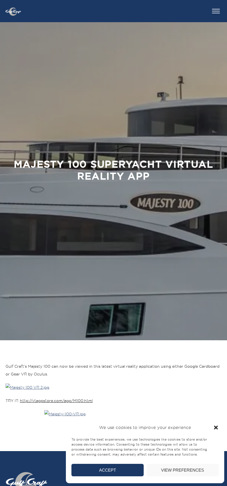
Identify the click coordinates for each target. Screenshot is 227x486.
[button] (216, 427)
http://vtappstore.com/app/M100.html (56, 400)
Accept (107, 470)
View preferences (182, 470)
